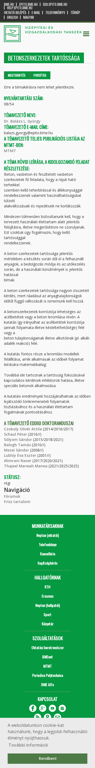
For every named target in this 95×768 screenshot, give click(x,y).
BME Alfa (47, 684)
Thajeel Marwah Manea (26, 465)
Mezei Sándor (16, 450)
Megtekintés (17, 75)
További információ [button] (28, 745)
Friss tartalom (17, 501)
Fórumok (12, 496)
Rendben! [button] (47, 758)
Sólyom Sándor (18, 439)
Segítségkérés (47, 563)
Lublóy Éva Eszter (20, 455)
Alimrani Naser (17, 460)
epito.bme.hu (28, 4)
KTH (47, 586)
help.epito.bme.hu (19, 8)
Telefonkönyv (55, 12)
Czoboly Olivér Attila (23, 428)
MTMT (10, 150)
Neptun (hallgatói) (47, 605)
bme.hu (9, 4)
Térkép (75, 12)
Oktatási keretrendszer (47, 647)
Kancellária (47, 553)
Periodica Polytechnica (47, 675)
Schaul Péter (15, 434)
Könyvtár (48, 623)
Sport (47, 614)
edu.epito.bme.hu (55, 4)
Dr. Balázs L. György (22, 121)
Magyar (28, 17)
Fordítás (40, 75)
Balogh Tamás (17, 444)
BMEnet (47, 656)
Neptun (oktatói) (47, 535)
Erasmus (48, 596)
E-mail (36, 12)
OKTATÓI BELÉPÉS (15, 12)
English (12, 17)
